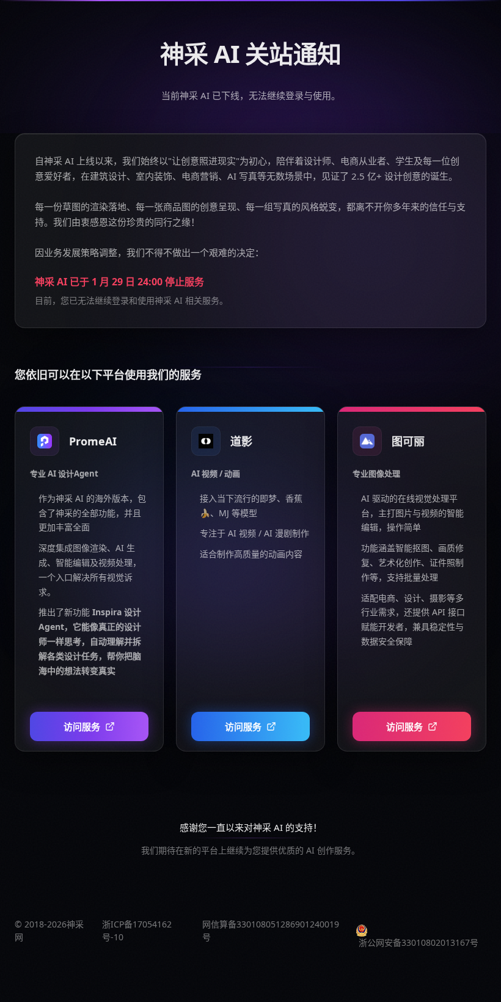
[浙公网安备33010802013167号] (421, 930)
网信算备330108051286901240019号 (270, 930)
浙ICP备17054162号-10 (137, 930)
